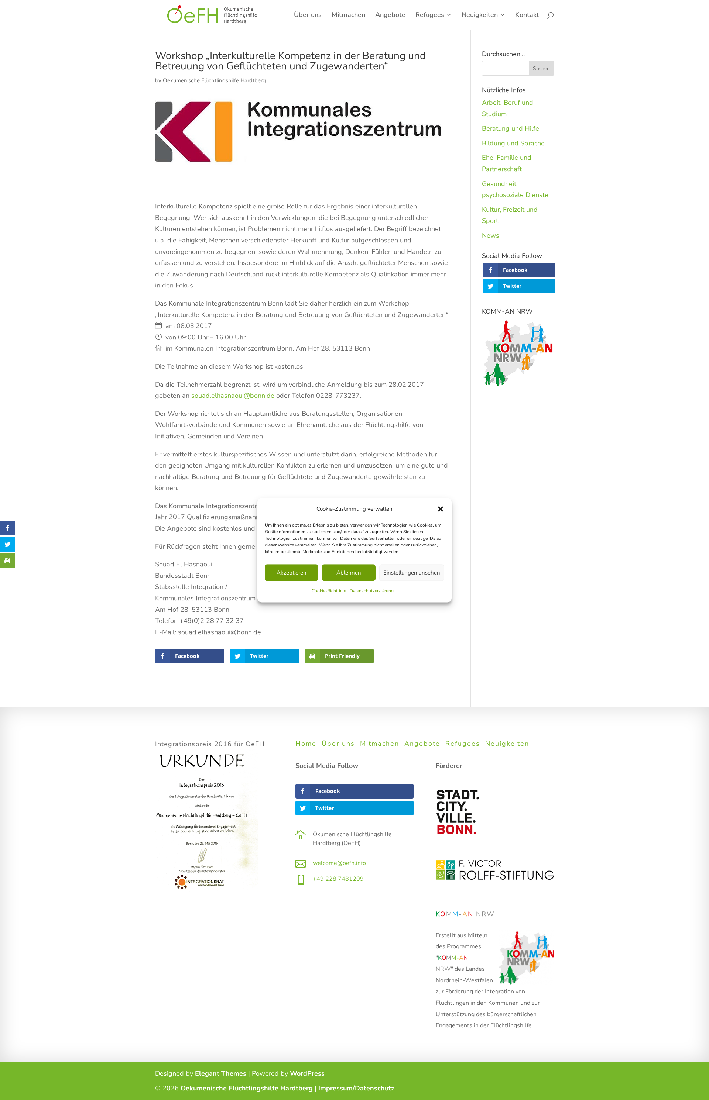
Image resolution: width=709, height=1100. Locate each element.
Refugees (429, 15)
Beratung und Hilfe (510, 128)
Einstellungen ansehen (411, 572)
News (490, 235)
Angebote (390, 15)
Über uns (308, 15)
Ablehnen (348, 572)
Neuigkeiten (507, 743)
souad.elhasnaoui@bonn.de (232, 395)
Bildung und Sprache (513, 143)
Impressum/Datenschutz (356, 1088)
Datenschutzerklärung (372, 591)
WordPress (307, 1073)
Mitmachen (348, 15)
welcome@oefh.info (339, 863)
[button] (440, 509)
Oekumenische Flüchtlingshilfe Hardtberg (214, 80)
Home (305, 743)
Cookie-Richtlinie (329, 591)
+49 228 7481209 (338, 879)
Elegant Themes (220, 1073)
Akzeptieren (291, 572)
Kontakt (527, 15)
